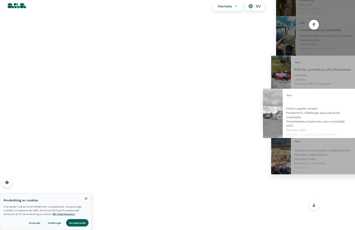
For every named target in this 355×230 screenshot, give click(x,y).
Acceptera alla (77, 222)
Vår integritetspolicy (63, 214)
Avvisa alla (34, 222)
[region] (177, 115)
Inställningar (54, 222)
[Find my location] (7, 182)
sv (258, 6)
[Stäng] (86, 198)
